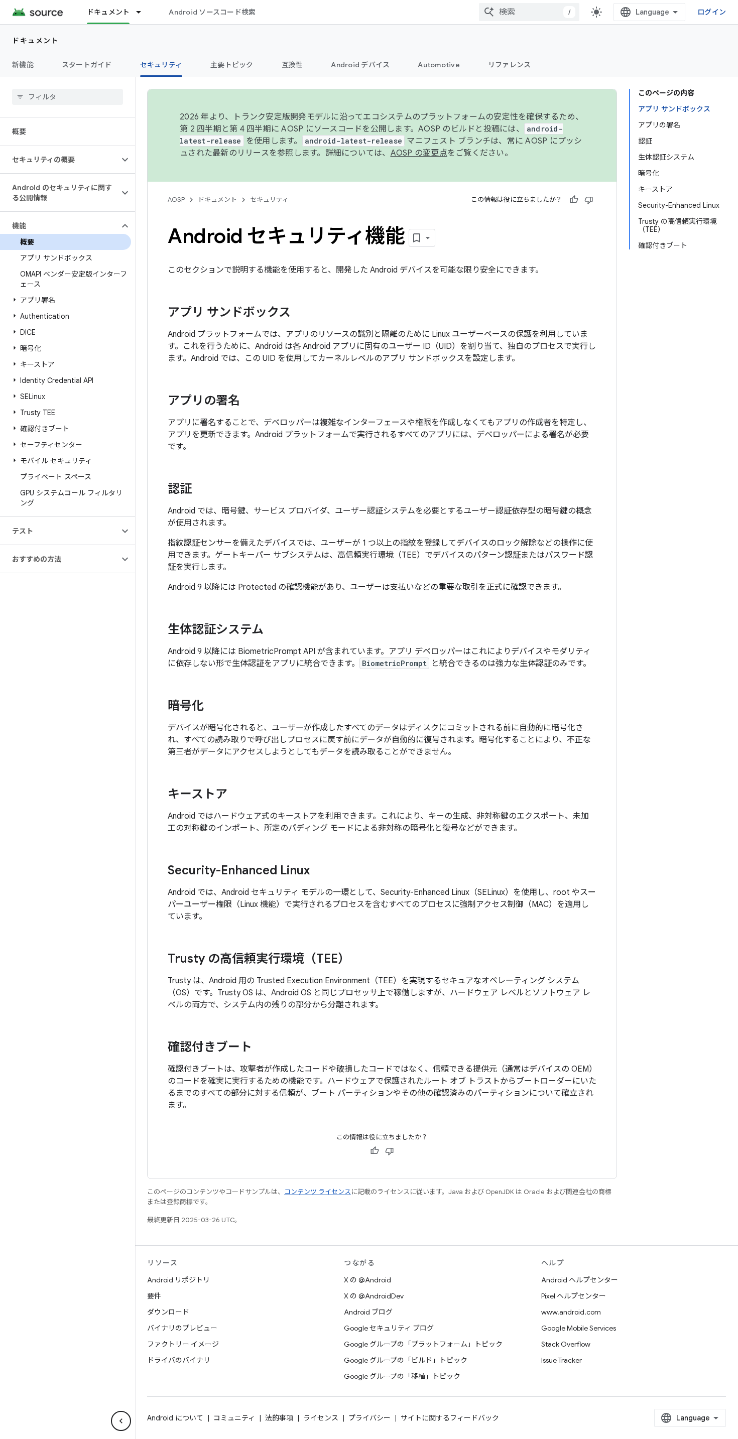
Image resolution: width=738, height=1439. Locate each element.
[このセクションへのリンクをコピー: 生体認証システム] (274, 630)
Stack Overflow (565, 1344)
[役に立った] (573, 199)
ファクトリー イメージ (183, 1344)
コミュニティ (234, 1418)
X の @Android (367, 1279)
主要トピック (232, 64)
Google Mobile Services (578, 1328)
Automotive (439, 64)
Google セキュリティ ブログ (389, 1328)
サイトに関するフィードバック (450, 1418)
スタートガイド (87, 64)
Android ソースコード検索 (212, 12)
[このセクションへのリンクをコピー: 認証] (202, 490)
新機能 (23, 64)
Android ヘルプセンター (579, 1279)
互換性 (292, 64)
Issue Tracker (561, 1360)
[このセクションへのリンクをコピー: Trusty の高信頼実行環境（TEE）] (360, 960)
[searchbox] (67, 97)
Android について (175, 1418)
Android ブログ (368, 1312)
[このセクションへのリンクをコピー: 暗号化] (214, 707)
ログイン (711, 12)
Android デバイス (360, 64)
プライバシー (369, 1418)
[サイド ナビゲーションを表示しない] (121, 1421)
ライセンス (320, 1418)
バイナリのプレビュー (182, 1328)
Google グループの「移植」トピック (402, 1376)
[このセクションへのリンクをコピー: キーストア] (237, 795)
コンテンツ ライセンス (317, 1192)
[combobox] (529, 12)
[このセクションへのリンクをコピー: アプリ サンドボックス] (301, 313)
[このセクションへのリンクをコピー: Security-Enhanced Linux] (320, 871)
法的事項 (279, 1418)
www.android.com (571, 1312)
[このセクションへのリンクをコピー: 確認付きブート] (262, 1048)
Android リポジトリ (178, 1279)
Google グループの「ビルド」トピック (405, 1360)
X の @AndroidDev (374, 1295)
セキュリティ (161, 64)
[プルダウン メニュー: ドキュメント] (143, 12)
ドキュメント (108, 12)
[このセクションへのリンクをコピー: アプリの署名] (250, 402)
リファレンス (509, 64)
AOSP (176, 199)
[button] (59, 160)
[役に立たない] (588, 199)
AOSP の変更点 (419, 153)
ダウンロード (168, 1312)
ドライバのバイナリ (178, 1360)
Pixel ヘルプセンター (573, 1295)
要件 (154, 1295)
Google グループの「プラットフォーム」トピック (423, 1344)
